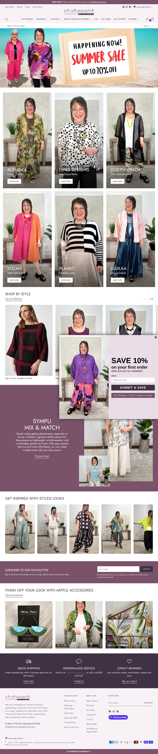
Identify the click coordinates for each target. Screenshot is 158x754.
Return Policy (70, 700)
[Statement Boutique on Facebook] (123, 7)
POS (6, 745)
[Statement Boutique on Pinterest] (130, 7)
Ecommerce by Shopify (20, 745)
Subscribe (148, 703)
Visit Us (89, 719)
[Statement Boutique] (79, 12)
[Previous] (45, 2)
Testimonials (91, 723)
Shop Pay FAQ (70, 717)
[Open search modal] (6, 19)
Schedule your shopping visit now (20, 726)
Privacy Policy (70, 722)
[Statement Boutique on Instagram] (127, 7)
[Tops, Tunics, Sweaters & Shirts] (28, 340)
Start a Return (92, 700)
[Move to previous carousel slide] (145, 299)
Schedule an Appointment (92, 730)
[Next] (112, 2)
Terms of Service (71, 727)
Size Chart (68, 713)
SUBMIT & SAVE (133, 387)
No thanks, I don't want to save (133, 395)
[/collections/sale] (79, 58)
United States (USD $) (143, 7)
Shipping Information (69, 707)
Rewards (90, 705)
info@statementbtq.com (76, 672)
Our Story (90, 710)
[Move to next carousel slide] (151, 299)
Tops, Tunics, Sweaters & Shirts (18, 378)
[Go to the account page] (146, 19)
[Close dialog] (156, 337)
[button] (79, 751)
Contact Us (91, 714)
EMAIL (114, 376)
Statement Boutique (25, 742)
